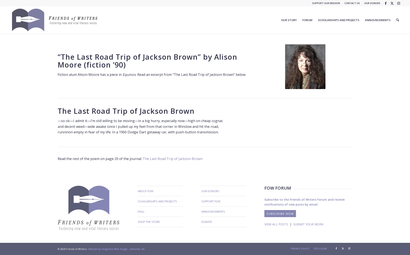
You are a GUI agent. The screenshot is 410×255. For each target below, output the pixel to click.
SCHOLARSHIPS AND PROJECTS (157, 201)
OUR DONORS (372, 3)
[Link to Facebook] (386, 3)
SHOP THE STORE (149, 222)
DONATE (206, 222)
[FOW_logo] (55, 20)
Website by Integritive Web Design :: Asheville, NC (116, 249)
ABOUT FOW (145, 191)
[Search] (397, 20)
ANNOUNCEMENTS (213, 211)
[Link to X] (392, 3)
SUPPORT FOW (210, 201)
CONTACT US (352, 3)
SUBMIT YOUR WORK (308, 224)
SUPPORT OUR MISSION (326, 3)
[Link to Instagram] (398, 3)
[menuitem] (326, 3)
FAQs (141, 211)
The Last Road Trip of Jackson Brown (172, 158)
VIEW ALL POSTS (276, 224)
